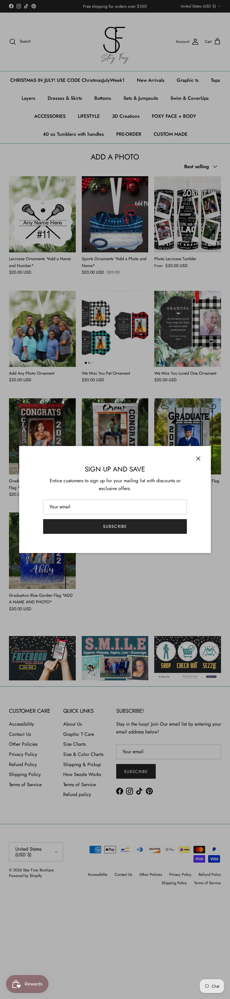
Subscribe (115, 526)
